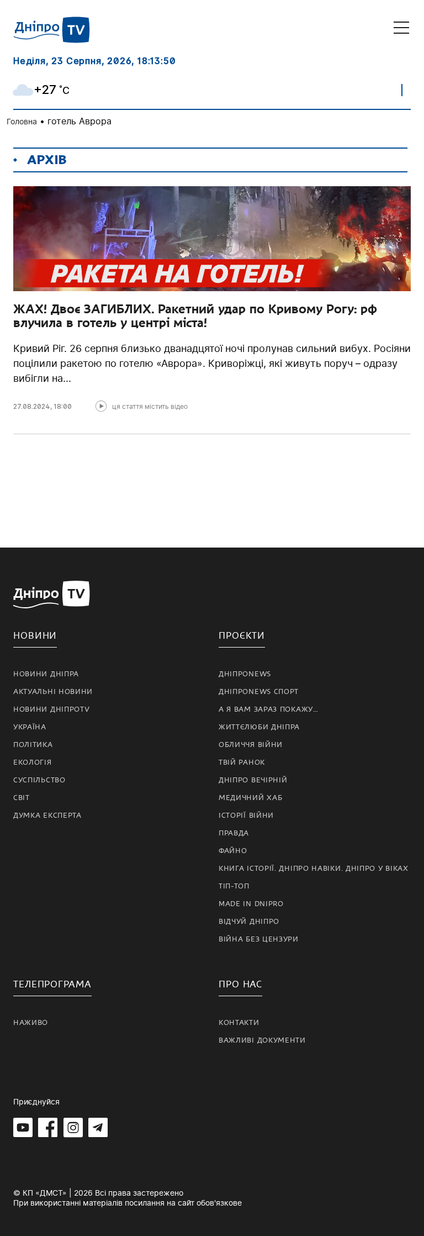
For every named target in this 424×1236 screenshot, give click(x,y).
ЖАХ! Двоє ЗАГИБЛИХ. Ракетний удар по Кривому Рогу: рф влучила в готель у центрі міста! (195, 316)
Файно (233, 851)
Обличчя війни (251, 745)
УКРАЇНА (29, 727)
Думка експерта (47, 815)
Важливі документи (262, 1040)
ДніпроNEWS (245, 674)
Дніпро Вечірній (253, 780)
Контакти (239, 1023)
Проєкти (242, 635)
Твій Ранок (242, 762)
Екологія (32, 762)
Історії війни (246, 815)
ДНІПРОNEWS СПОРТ (259, 692)
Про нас (240, 984)
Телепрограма (52, 984)
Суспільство (39, 780)
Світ (21, 798)
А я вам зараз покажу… (269, 709)
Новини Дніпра (46, 674)
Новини (35, 635)
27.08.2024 (31, 406)
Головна (22, 121)
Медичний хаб (250, 798)
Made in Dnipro (251, 904)
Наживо (30, 1023)
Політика (33, 745)
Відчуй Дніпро (249, 921)
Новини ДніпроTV (51, 709)
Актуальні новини (53, 692)
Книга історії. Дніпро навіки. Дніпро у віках (314, 868)
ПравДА (234, 833)
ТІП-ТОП (234, 886)
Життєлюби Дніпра (259, 727)
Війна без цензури (259, 939)
